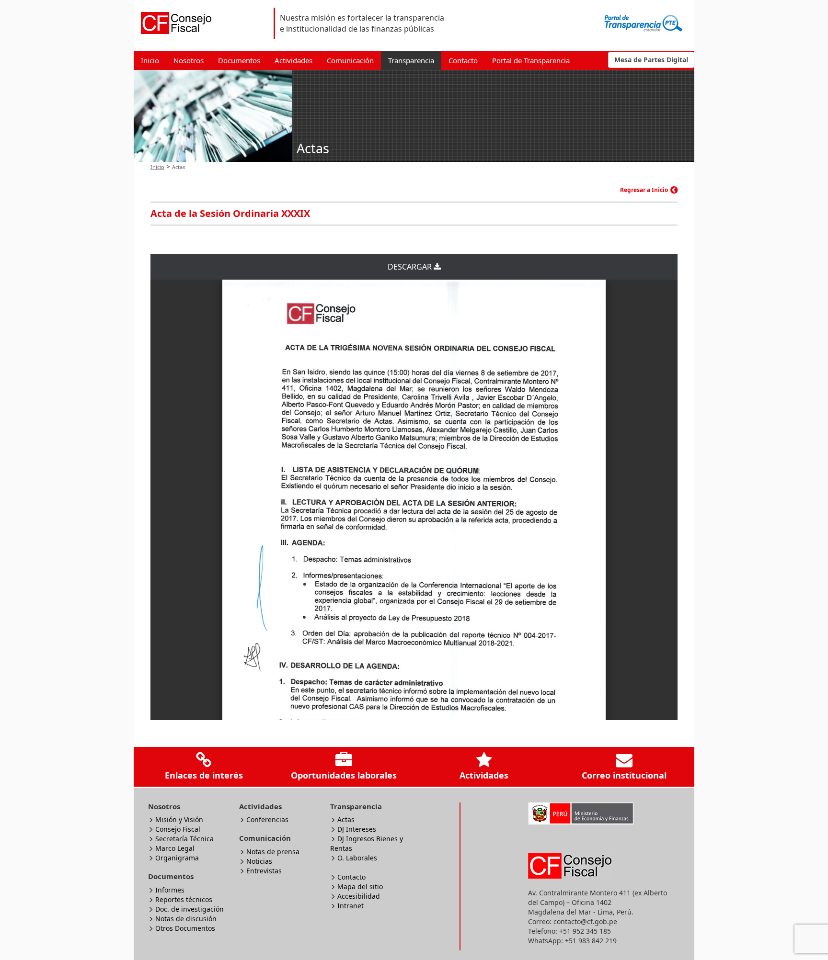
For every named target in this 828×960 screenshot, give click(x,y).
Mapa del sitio (360, 886)
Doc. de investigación (189, 909)
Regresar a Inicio (644, 190)
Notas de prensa (272, 851)
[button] (651, 60)
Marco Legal (175, 848)
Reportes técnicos (183, 899)
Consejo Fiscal (177, 829)
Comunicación (350, 60)
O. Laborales (357, 857)
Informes (169, 889)
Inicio (150, 60)
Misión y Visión (179, 819)
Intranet (350, 905)
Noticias (259, 861)
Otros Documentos (185, 928)
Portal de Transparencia (531, 60)
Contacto (463, 60)
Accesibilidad (358, 896)
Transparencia (411, 60)
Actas (346, 819)
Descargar (411, 266)
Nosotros (188, 60)
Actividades (293, 60)
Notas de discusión (186, 918)
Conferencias (267, 819)
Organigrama (177, 857)
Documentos (239, 60)
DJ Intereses (356, 829)
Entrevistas (264, 870)
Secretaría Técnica (184, 838)
